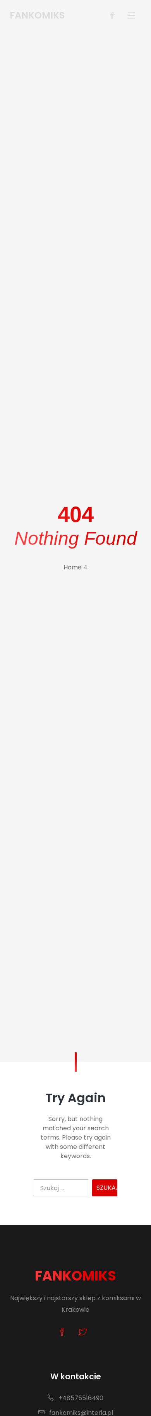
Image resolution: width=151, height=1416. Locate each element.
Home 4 (75, 567)
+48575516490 (80, 1398)
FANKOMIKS (75, 1275)
